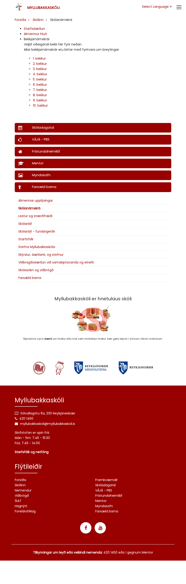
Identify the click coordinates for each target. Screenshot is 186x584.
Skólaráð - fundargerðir (36, 231)
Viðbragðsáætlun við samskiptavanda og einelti (56, 262)
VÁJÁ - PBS (103, 490)
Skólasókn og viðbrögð (36, 270)
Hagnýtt (21, 506)
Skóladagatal (105, 485)
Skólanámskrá (29, 208)
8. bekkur (40, 95)
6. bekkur (40, 84)
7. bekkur (40, 90)
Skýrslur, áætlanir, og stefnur (41, 254)
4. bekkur (40, 74)
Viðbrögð (22, 495)
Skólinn (38, 20)
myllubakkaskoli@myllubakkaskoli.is (47, 423)
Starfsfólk (25, 239)
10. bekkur (40, 105)
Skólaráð (25, 223)
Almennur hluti (35, 34)
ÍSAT (18, 501)
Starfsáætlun (34, 28)
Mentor (101, 501)
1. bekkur (39, 58)
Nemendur (23, 490)
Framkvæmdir (106, 480)
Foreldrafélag (25, 511)
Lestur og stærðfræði (35, 216)
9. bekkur (40, 100)
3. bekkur (40, 69)
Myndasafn (104, 506)
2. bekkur (40, 63)
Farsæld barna (29, 278)
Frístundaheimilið (108, 495)
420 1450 (26, 418)
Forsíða (20, 20)
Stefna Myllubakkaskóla (36, 247)
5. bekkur (40, 79)
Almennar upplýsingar (35, 200)
